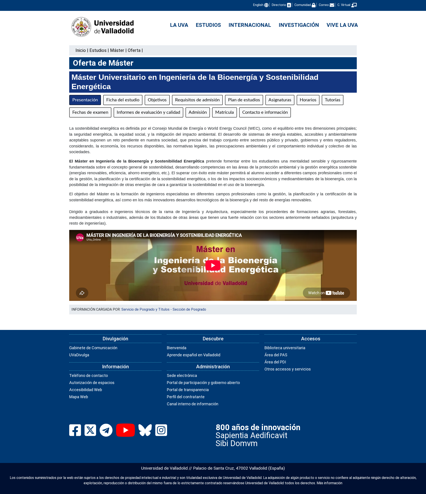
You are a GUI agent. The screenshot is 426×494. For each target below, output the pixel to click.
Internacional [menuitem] (250, 25)
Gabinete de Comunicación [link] (93, 347)
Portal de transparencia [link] (188, 389)
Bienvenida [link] (176, 347)
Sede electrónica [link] (182, 375)
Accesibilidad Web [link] (85, 389)
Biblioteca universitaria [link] (284, 347)
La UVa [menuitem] (179, 25)
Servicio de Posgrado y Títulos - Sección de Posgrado (163, 309)
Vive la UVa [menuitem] (342, 25)
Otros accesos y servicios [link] (287, 369)
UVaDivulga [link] (79, 355)
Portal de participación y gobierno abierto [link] (203, 382)
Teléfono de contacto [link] (88, 375)
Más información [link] (329, 483)
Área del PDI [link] (275, 362)
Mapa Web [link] (78, 396)
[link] (97, 50)
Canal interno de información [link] (192, 404)
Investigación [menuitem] (299, 25)
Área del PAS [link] (275, 355)
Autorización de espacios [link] (91, 382)
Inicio (80, 50)
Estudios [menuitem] (208, 25)
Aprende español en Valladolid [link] (193, 355)
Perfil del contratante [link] (186, 396)
